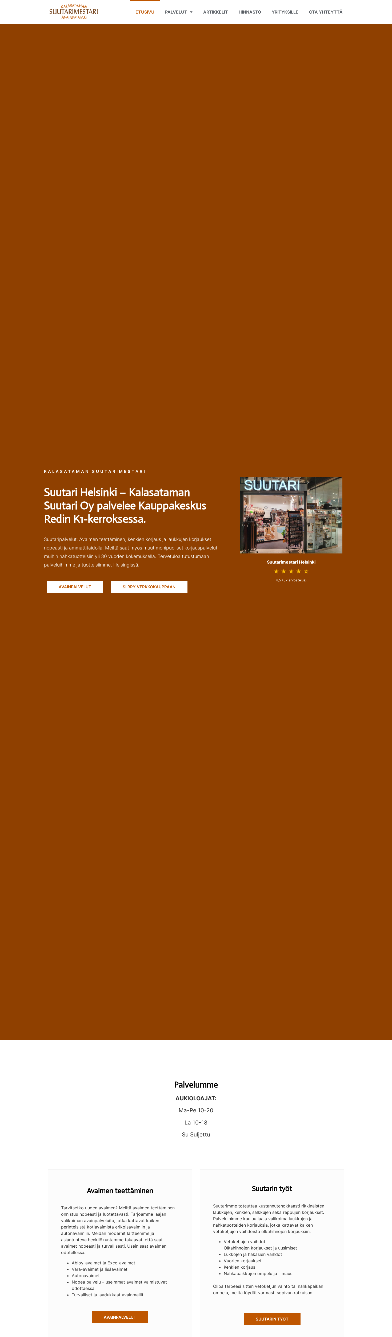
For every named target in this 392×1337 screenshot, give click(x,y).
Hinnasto (250, 12)
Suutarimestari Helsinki (291, 562)
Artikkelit (215, 12)
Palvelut (176, 12)
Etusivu (144, 12)
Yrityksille (285, 12)
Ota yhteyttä (326, 12)
